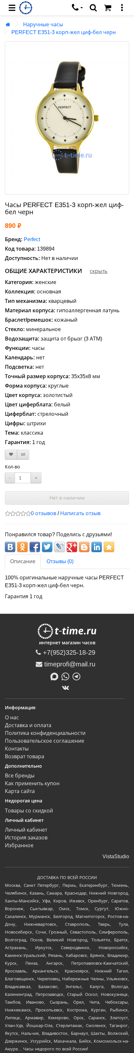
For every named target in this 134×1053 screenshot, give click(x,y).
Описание (22, 561)
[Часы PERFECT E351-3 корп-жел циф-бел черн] (67, 118)
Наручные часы (43, 24)
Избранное (19, 845)
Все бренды (19, 775)
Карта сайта (20, 791)
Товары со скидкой (29, 810)
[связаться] (77, 8)
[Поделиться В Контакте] (10, 547)
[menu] (12, 8)
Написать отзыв (80, 513)
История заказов (26, 837)
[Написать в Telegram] (78, 675)
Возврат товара (24, 756)
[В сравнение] (23, 455)
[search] (93, 8)
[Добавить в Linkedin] (96, 547)
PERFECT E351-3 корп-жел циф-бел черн (63, 32)
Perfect (32, 239)
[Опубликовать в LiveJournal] (59, 547)
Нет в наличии (67, 498)
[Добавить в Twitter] (47, 547)
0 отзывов (43, 513)
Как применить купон (32, 783)
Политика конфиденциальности (45, 733)
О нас (12, 717)
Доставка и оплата (28, 725)
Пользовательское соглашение (44, 741)
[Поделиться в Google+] (72, 547)
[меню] (122, 8)
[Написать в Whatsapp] (67, 675)
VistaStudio (115, 856)
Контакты (17, 748)
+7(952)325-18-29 (68, 652)
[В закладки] (11, 455)
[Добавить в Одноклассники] (22, 547)
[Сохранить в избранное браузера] (109, 547)
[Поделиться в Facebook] (35, 547)
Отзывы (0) (60, 561)
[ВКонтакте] (67, 687)
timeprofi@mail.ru (68, 664)
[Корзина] (107, 8)
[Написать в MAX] (55, 675)
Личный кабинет (26, 830)
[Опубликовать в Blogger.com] (84, 547)
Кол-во (12, 466)
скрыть (98, 271)
